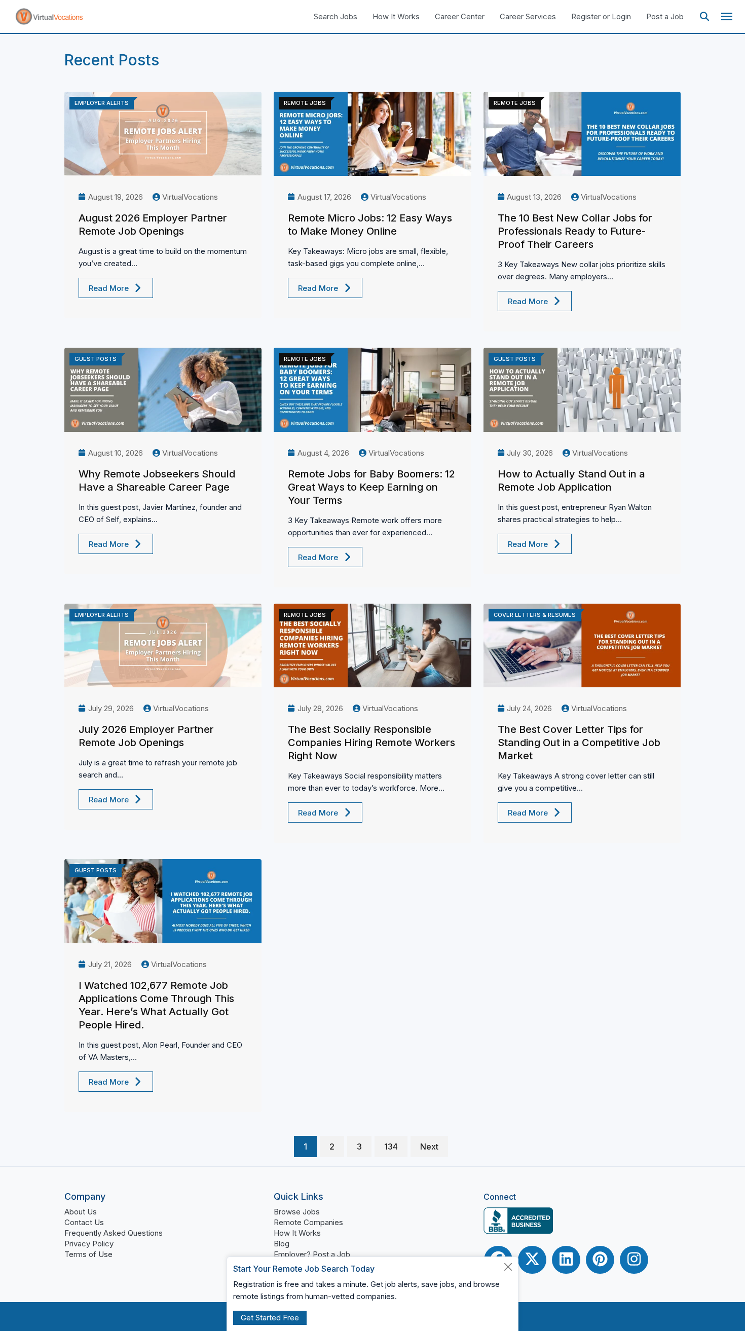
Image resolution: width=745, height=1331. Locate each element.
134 (391, 1146)
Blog (281, 1243)
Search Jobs (335, 16)
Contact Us (84, 1222)
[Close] (508, 1267)
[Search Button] (704, 16)
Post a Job (665, 16)
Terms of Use (88, 1254)
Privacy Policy (89, 1243)
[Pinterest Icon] (600, 1260)
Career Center (460, 16)
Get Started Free (270, 1317)
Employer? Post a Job (312, 1254)
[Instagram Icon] (634, 1260)
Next (429, 1146)
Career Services (528, 16)
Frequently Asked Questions (113, 1233)
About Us (80, 1211)
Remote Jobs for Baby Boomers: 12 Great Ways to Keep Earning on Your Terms (371, 487)
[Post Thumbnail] (163, 134)
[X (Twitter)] (532, 1260)
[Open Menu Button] (727, 17)
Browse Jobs (297, 1211)
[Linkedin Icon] (566, 1260)
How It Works (396, 16)
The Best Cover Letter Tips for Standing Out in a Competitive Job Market (579, 742)
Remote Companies (308, 1222)
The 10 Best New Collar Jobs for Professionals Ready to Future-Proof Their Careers (575, 231)
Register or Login (601, 16)
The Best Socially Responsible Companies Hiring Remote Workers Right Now (371, 742)
